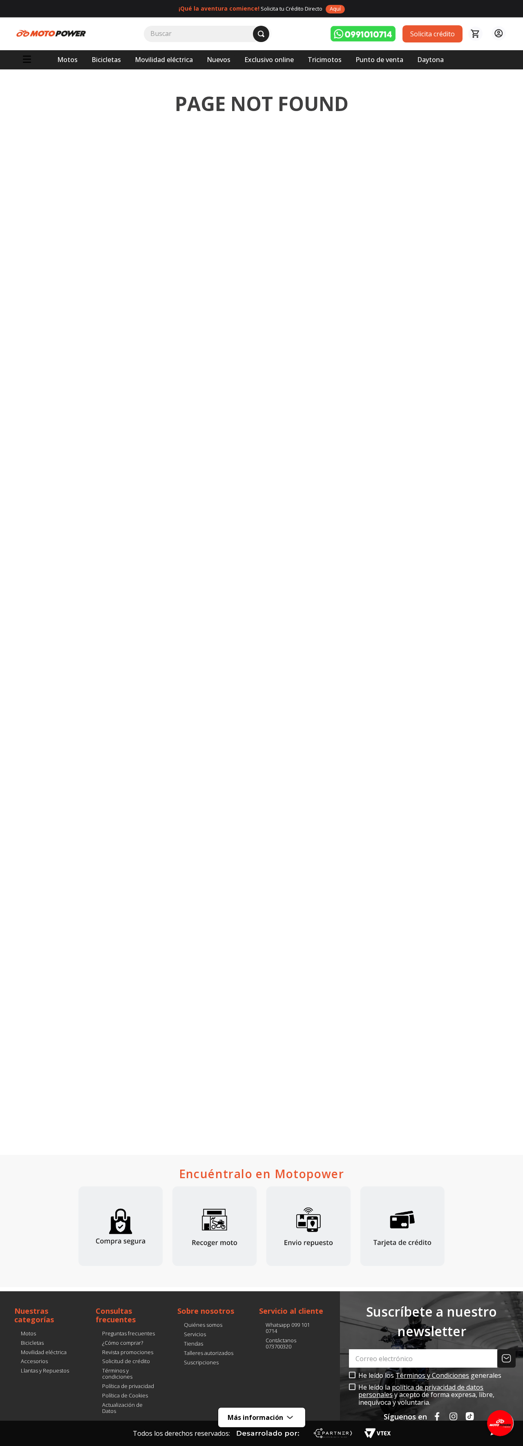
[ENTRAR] (497, 33)
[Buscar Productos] (261, 34)
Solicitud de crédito (126, 1361)
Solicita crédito (432, 33)
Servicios (195, 1334)
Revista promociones (127, 1352)
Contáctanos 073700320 (281, 1343)
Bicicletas (32, 1342)
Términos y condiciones (117, 1373)
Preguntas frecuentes (128, 1333)
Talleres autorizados (208, 1353)
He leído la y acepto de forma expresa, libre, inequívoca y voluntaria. (426, 1395)
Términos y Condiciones (432, 1375)
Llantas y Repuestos (45, 1370)
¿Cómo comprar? (122, 1342)
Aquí (335, 8)
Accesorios (34, 1361)
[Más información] (261, 1426)
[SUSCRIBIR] (507, 1358)
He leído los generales (429, 1375)
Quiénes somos (203, 1324)
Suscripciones (201, 1362)
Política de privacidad (128, 1386)
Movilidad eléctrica (44, 1352)
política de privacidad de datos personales (420, 1391)
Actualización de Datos (122, 1408)
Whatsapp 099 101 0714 (288, 1328)
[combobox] (208, 34)
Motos (28, 1333)
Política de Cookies (125, 1395)
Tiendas (193, 1343)
